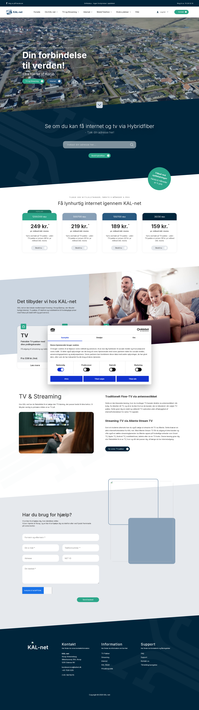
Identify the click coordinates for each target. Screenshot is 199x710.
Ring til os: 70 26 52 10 (185, 3)
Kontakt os (145, 661)
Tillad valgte (99, 379)
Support (144, 657)
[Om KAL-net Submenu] (57, 12)
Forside (37, 12)
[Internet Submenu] (91, 12)
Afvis (66, 379)
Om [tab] (134, 338)
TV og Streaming (69, 12)
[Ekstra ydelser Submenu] (130, 12)
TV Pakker (105, 653)
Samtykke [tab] (65, 338)
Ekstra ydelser (122, 12)
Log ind (162, 12)
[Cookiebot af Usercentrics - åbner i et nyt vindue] (139, 330)
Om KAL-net (50, 12)
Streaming (105, 657)
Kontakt (181, 12)
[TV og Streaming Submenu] (78, 12)
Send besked (88, 600)
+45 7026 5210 (68, 670)
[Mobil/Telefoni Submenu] (111, 12)
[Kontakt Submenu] (186, 12)
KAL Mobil (105, 665)
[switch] (86, 369)
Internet (86, 12)
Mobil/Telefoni (103, 12)
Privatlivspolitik (107, 669)
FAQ (137, 12)
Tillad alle (132, 379)
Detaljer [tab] (99, 338)
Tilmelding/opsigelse (149, 665)
